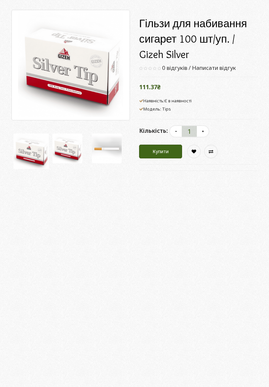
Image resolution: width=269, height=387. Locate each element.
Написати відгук (214, 67)
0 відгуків (174, 67)
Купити (161, 151)
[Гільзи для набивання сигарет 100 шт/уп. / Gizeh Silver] (31, 151)
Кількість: (153, 130)
